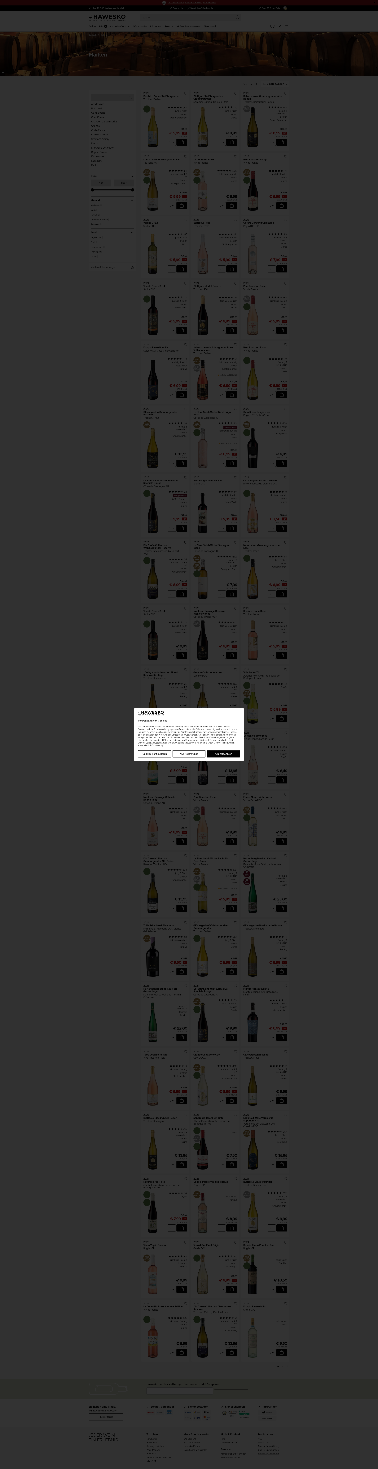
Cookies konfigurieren (154, 753)
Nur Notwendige (189, 753)
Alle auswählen (223, 753)
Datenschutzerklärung (156, 743)
